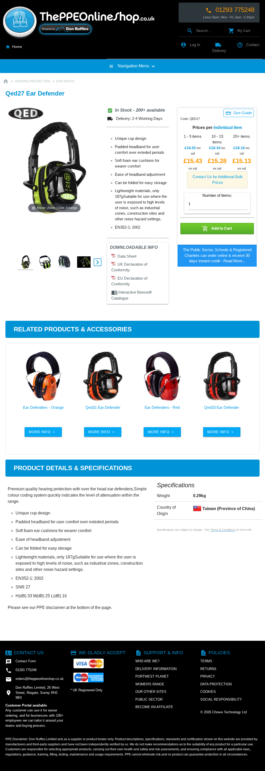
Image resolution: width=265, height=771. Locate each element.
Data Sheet (125, 256)
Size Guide (238, 113)
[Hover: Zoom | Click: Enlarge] (54, 167)
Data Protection (216, 684)
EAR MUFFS (65, 81)
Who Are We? (147, 661)
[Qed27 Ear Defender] (25, 262)
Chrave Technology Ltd (229, 712)
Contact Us (24, 652)
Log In (190, 45)
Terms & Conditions (222, 529)
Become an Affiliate (154, 707)
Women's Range (149, 684)
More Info (42, 432)
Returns (208, 669)
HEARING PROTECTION (32, 81)
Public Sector (149, 699)
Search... (199, 30)
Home (13, 47)
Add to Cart (217, 229)
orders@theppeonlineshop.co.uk (34, 679)
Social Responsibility (221, 699)
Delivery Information (155, 669)
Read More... (234, 261)
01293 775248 (229, 9)
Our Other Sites (150, 692)
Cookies (208, 692)
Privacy (207, 676)
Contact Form (20, 662)
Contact (248, 45)
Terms (206, 661)
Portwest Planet (152, 676)
